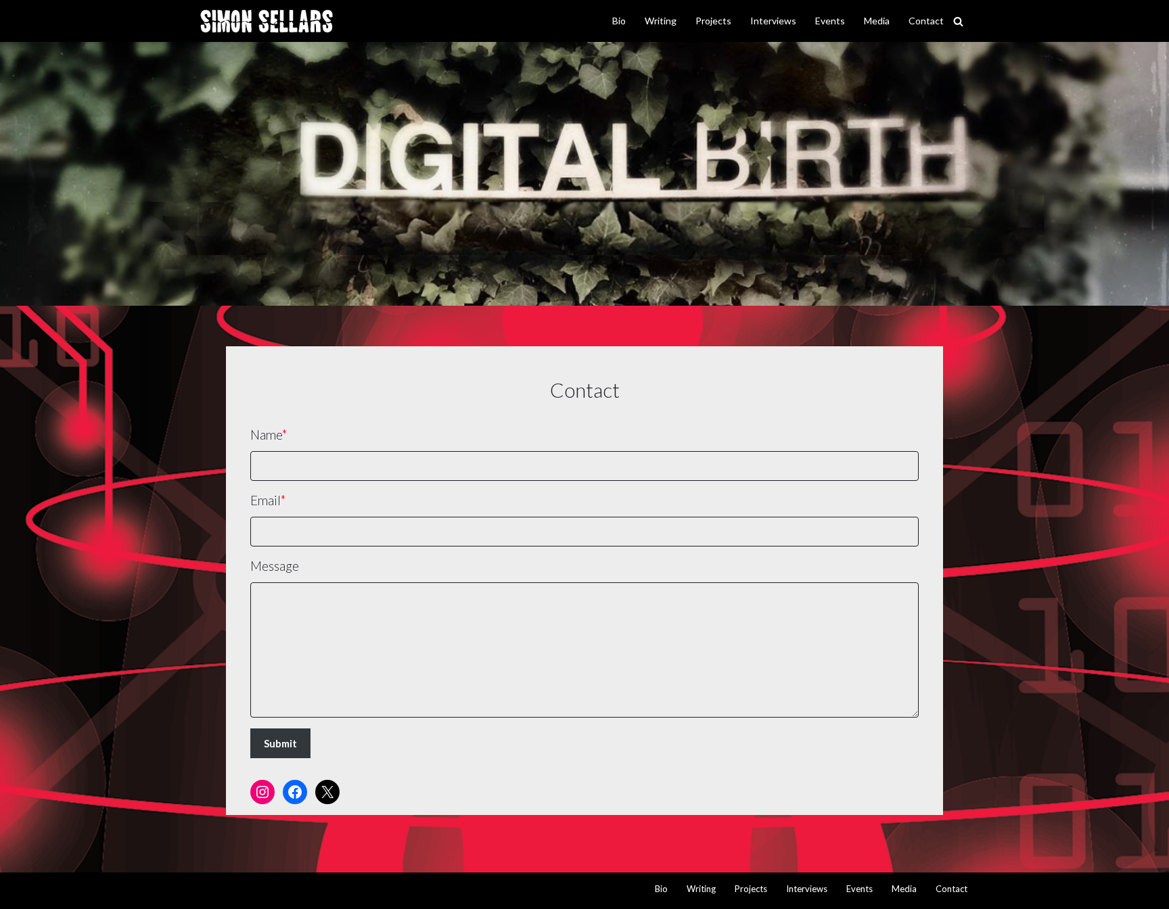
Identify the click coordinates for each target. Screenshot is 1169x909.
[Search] (958, 21)
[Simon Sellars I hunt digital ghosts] (266, 21)
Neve (215, 890)
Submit (280, 743)
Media (877, 20)
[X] (327, 792)
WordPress (344, 890)
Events (830, 20)
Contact (926, 20)
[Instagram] (262, 792)
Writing (661, 20)
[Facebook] (295, 792)
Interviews (773, 20)
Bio (619, 20)
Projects (713, 20)
